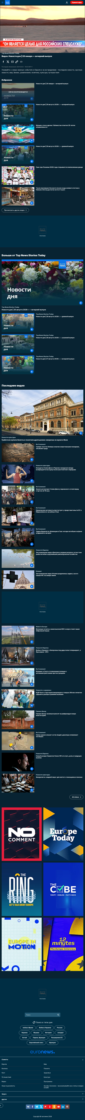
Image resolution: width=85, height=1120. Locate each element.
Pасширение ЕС (57, 1038)
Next (3, 1073)
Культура (47, 1077)
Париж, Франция (39, 1038)
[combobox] (42, 1015)
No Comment (41, 444)
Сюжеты (5, 1059)
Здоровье (47, 1073)
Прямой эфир (77, 2)
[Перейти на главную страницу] (7, 2)
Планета (47, 1068)
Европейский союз (36, 1043)
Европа (4, 1064)
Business (5, 1068)
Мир (45, 1064)
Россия (59, 1028)
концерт (61, 1033)
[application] (42, 29)
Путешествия (6, 1077)
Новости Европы (42, 550)
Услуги (4, 1094)
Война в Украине (45, 1028)
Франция (52, 1043)
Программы (48, 1081)
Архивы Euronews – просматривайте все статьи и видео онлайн (63, 1086)
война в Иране (28, 1028)
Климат (39, 571)
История (48, 1033)
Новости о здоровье (43, 690)
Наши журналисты (8, 1086)
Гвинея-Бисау (41, 711)
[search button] (58, 1015)
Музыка (36, 1033)
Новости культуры (9, 437)
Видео (4, 1081)
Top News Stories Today (10, 307)
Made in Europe (41, 626)
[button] (15, 210)
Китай (24, 1038)
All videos (75, 797)
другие (4, 1099)
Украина (24, 1033)
